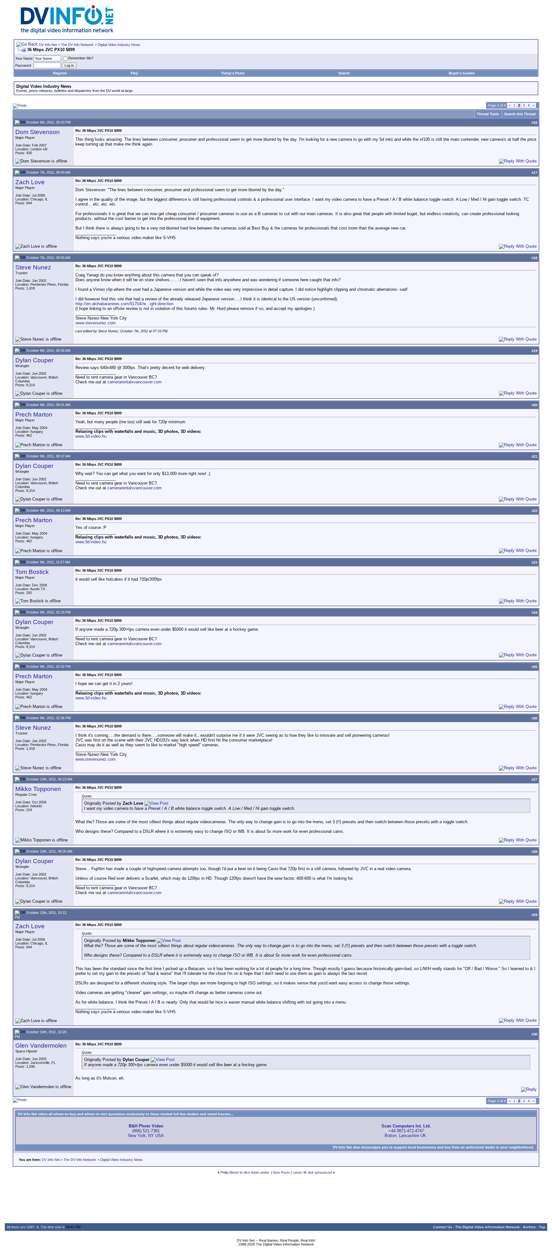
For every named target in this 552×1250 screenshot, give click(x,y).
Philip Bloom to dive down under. (245, 1172)
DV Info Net (48, 45)
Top (542, 1227)
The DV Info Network (77, 45)
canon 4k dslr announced (312, 1172)
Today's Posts (233, 73)
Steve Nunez (33, 267)
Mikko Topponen (38, 789)
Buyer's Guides (462, 73)
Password (23, 65)
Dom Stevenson (37, 132)
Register (60, 73)
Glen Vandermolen (41, 1045)
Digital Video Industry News (119, 45)
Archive (529, 1227)
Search (344, 73)
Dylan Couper (34, 360)
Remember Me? (80, 58)
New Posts (281, 1172)
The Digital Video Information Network (487, 1227)
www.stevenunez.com (95, 322)
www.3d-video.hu (90, 436)
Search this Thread (520, 114)
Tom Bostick (32, 572)
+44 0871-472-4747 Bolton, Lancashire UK (406, 1131)
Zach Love (30, 182)
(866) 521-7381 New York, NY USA (146, 1131)
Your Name (24, 58)
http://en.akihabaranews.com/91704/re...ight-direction (124, 303)
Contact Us (442, 1227)
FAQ (134, 73)
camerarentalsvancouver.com (134, 382)
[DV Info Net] (67, 32)
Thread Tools (488, 114)
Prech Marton (33, 414)
